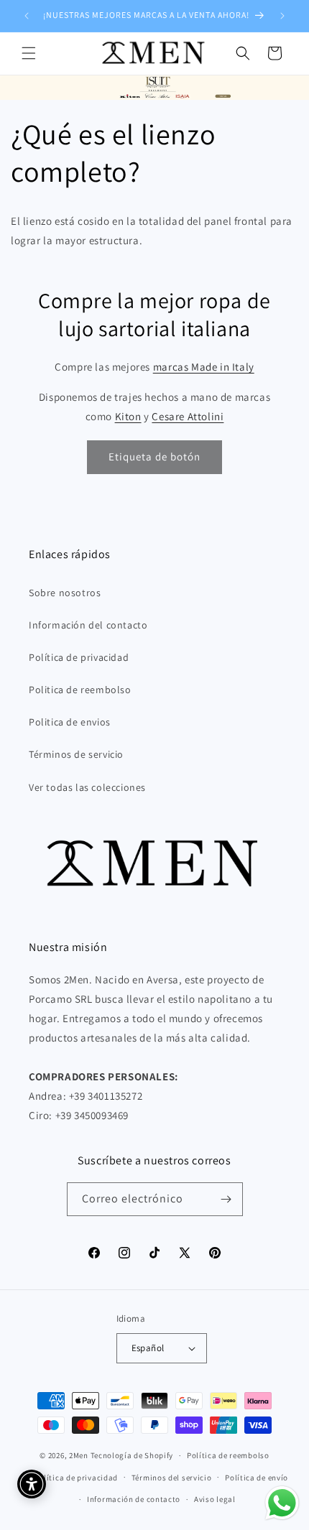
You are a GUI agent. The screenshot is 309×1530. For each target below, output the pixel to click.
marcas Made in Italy (203, 367)
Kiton (128, 416)
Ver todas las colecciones (87, 787)
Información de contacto (133, 1499)
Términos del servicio (172, 1478)
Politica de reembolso (80, 689)
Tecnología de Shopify (132, 1455)
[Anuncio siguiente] (282, 16)
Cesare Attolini (187, 416)
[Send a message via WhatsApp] (282, 1503)
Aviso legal (215, 1499)
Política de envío (256, 1478)
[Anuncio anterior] (26, 16)
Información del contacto (88, 624)
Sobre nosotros (65, 592)
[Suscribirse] (226, 1199)
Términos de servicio (76, 754)
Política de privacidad (79, 657)
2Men (78, 1455)
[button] (29, 53)
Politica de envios (70, 721)
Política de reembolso (228, 1455)
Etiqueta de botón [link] (154, 456)
